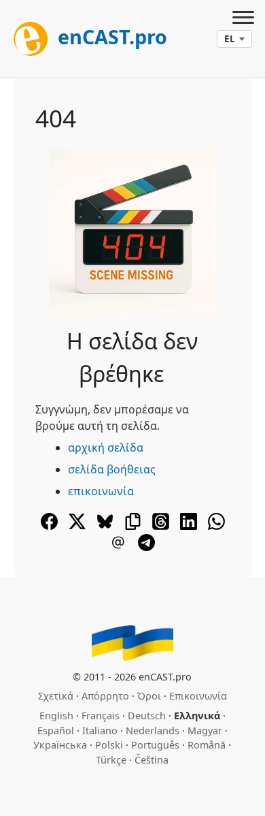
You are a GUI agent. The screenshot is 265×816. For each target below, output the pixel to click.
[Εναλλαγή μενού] (243, 19)
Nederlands (152, 730)
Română (207, 744)
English (56, 715)
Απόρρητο (105, 695)
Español (55, 730)
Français (101, 715)
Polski (109, 744)
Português (155, 744)
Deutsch (147, 715)
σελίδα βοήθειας (112, 469)
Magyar (205, 730)
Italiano (100, 730)
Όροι (149, 695)
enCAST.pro (110, 36)
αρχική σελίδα (105, 447)
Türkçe (111, 759)
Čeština (152, 759)
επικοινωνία (101, 491)
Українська (60, 744)
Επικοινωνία (198, 695)
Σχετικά (55, 695)
